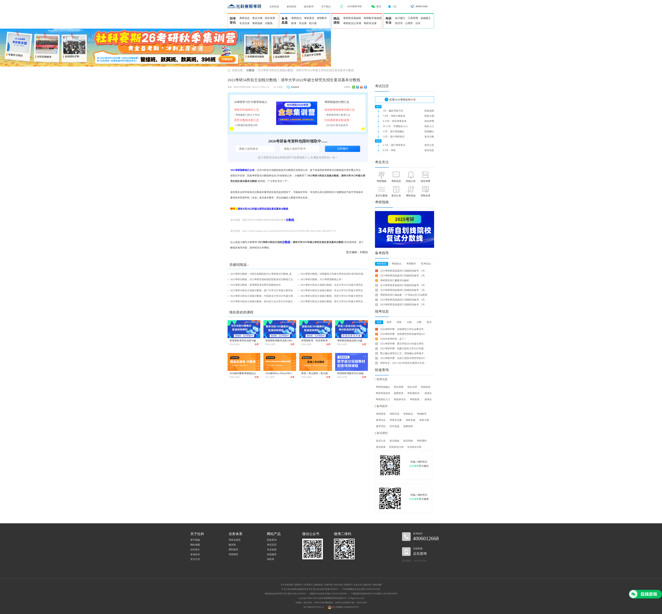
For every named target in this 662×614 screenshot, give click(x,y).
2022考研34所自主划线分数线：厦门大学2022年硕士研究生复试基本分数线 (262, 290)
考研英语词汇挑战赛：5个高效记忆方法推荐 (403, 295)
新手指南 (195, 540)
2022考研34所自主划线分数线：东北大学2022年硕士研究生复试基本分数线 (332, 290)
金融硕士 (425, 18)
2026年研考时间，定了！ (393, 339)
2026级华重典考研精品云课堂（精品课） (251, 373)
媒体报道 (318, 584)
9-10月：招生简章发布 (395, 121)
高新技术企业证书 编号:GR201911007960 (328, 593)
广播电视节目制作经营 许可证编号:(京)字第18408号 (374, 593)
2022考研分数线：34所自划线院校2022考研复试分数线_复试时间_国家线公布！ (262, 274)
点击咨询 (420, 553)
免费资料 (408, 426)
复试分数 (429, 136)
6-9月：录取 (389, 150)
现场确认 (429, 131)
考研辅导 (233, 554)
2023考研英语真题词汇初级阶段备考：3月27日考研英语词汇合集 (404, 275)
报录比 (428, 393)
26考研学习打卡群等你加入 (250, 102)
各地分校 (338, 584)
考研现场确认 (383, 387)
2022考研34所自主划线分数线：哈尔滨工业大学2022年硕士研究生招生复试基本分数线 (262, 301)
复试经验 (408, 441)
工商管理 (413, 18)
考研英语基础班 (352, 18)
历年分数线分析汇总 (246, 120)
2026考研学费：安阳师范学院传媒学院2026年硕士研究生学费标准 (404, 334)
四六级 (313, 23)
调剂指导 (233, 549)
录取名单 (425, 195)
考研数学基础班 (373, 18)
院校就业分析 (396, 447)
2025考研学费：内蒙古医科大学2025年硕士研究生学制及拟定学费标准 (404, 348)
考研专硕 (410, 420)
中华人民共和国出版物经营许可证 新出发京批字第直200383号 (310, 589)
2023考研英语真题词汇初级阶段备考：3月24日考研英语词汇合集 (404, 270)
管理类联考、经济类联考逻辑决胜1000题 (323, 340)
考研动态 (244, 18)
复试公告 (429, 145)
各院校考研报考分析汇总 (339, 109)
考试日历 (272, 544)
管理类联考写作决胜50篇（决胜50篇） (249, 340)
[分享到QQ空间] (357, 87)
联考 (293, 23)
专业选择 (272, 549)
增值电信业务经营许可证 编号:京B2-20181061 (285, 593)
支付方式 (195, 559)
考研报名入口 (383, 399)
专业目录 (244, 23)
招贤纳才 (348, 584)
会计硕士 (400, 18)
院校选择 (429, 110)
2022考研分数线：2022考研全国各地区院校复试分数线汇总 (261, 279)
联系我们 (308, 584)
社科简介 (195, 549)
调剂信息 (411, 195)
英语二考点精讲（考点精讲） (317, 373)
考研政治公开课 (352, 23)
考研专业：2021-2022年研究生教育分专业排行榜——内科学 (404, 363)
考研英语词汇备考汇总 (338, 115)
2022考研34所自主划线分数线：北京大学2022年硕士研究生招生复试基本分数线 (332, 285)
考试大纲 (257, 18)
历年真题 (394, 426)
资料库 (270, 559)
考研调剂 (422, 441)
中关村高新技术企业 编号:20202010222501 (361, 589)
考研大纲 (424, 420)
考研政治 (296, 18)
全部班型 (274, 6)
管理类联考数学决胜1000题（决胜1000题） (288, 340)
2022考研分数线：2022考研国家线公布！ (322, 279)
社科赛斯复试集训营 (336, 120)
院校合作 (367, 584)
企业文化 (358, 584)
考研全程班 (235, 540)
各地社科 (195, 554)
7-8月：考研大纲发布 (394, 116)
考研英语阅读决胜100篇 (349, 340)
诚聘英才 (299, 584)
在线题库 (272, 554)
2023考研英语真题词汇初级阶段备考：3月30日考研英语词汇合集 (404, 304)
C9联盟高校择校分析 (246, 125)
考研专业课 (370, 23)
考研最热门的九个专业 (247, 115)
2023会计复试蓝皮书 (337, 125)
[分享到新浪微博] (361, 87)
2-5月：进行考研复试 (394, 145)
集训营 (232, 544)
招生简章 (270, 18)
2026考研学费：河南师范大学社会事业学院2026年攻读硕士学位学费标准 (404, 329)
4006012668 (421, 6)
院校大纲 (429, 116)
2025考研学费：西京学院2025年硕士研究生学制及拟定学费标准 (404, 343)
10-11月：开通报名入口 (395, 126)
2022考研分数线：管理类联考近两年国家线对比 (255, 285)
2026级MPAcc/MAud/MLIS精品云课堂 (285, 373)
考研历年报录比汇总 (246, 109)
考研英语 (309, 18)
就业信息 (429, 150)
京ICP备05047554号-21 (313, 607)
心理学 (409, 23)
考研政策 (414, 399)
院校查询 (272, 540)
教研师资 (291, 6)
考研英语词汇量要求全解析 (394, 280)
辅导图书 (309, 6)
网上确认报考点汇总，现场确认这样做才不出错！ (404, 353)
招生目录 (412, 387)
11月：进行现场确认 (393, 131)
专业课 (303, 23)
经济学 (399, 23)
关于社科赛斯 (287, 584)
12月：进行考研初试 (393, 136)
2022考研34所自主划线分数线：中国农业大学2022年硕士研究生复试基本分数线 (262, 296)
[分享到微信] (353, 87)
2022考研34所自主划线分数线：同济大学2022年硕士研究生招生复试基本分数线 (332, 296)
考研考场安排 (383, 393)
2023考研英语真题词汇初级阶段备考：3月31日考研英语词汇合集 (404, 290)
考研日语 (394, 414)
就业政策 (381, 447)
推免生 (428, 399)
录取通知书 (413, 393)
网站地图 (195, 544)
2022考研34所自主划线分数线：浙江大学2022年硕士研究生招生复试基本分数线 (332, 301)
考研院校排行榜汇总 (336, 102)
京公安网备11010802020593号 (345, 607)
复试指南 (394, 441)
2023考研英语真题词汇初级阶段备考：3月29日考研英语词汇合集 (404, 285)
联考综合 (381, 420)
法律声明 (328, 584)
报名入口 (429, 126)
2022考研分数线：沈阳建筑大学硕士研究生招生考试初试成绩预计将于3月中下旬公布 (332, 274)
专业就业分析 (414, 447)
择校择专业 (400, 399)
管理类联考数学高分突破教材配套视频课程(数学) (363, 373)
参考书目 (381, 426)
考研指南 (257, 23)
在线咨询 (295, 87)
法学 (417, 23)
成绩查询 (398, 393)
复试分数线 (381, 195)
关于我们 (326, 6)
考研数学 (322, 18)
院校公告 (411, 181)
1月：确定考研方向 (393, 110)
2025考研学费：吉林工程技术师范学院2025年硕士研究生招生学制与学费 (404, 358)
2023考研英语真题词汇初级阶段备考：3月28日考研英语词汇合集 (404, 299)
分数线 (269, 23)
